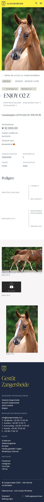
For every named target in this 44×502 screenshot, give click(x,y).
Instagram (6, 463)
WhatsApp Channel (10, 451)
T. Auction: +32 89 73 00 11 (13, 423)
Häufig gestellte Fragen (12, 449)
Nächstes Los (27, 89)
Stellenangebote (9, 443)
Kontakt (5, 446)
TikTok (5, 469)
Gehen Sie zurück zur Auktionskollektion (22, 75)
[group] (22, 261)
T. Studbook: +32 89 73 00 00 (15, 420)
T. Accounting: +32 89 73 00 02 (15, 426)
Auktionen (6, 440)
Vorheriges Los (11, 89)
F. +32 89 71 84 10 (10, 431)
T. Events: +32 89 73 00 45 (13, 428)
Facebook (6, 461)
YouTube (5, 466)
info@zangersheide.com (12, 417)
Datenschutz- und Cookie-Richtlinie (17, 491)
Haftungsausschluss (33, 496)
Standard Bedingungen (7, 497)
